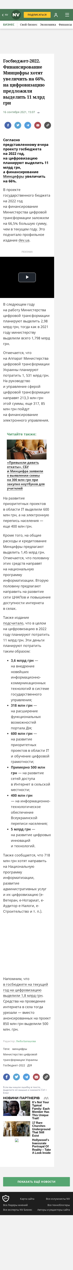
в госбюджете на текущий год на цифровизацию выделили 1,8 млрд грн (25, 990)
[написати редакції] (37, 125)
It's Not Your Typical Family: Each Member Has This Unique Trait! (41, 1110)
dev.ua (23, 240)
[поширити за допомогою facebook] (7, 125)
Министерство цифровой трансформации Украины (20, 1057)
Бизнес (8, 24)
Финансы (65, 24)
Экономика (48, 24)
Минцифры (13, 176)
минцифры (19, 1049)
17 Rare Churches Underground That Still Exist (41, 1129)
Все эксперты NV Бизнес (17, 1209)
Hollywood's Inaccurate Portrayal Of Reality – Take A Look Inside (41, 1146)
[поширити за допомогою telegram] (27, 125)
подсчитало (13, 623)
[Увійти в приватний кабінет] (56, 15)
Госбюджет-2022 (14, 1065)
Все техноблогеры (58, 1205)
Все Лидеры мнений (15, 1205)
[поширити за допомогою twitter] (17, 125)
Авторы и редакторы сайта (53, 1209)
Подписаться (37, 14)
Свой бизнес (28, 24)
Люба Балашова (26, 1041)
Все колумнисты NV (58, 1198)
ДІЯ (29, 1065)
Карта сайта (27, 1198)
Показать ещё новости (36, 1181)
